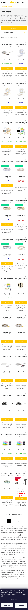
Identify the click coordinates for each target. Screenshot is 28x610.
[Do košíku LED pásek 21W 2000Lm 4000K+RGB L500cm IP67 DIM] (7, 380)
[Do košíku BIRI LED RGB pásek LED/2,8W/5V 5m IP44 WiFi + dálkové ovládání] (7, 458)
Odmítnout (7, 605)
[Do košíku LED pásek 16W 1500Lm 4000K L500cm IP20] (21, 419)
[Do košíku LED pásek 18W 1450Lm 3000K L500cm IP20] (7, 419)
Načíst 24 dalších (15, 515)
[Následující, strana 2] (14, 521)
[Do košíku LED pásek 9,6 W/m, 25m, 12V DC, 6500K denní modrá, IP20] (7, 497)
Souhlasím (21, 605)
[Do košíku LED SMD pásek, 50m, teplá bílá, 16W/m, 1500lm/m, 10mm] (7, 224)
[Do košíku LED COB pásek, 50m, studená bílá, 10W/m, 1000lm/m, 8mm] (7, 263)
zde (2, 596)
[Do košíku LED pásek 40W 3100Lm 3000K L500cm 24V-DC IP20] (21, 341)
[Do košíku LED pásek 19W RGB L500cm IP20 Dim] (21, 380)
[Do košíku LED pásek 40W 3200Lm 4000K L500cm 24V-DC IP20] (7, 341)
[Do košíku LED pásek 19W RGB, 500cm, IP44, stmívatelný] (7, 68)
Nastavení (14, 600)
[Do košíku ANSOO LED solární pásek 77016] (21, 498)
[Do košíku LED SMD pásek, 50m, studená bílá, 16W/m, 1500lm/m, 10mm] (7, 185)
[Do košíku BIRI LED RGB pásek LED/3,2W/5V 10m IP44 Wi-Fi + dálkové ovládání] (21, 458)
